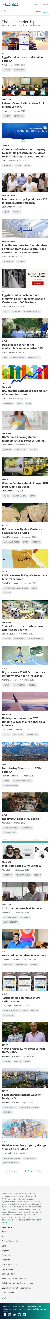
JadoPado (8, 964)
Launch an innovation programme (16, 1288)
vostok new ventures (29, 1107)
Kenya (5, 479)
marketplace (33, 357)
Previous (13, 1171)
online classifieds (12, 1158)
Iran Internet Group (22, 781)
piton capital (9, 1107)
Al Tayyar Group (23, 875)
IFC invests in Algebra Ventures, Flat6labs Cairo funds (22, 531)
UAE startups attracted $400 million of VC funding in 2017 (24, 392)
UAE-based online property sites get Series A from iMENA (25, 1147)
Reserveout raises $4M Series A (21, 818)
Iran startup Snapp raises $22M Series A (22, 769)
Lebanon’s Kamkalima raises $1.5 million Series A (23, 105)
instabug (8, 1112)
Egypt (5, 53)
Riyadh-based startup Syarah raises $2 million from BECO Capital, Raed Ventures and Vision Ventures (24, 248)
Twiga (6, 496)
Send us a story (8, 1274)
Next (39, 1171)
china (18, 166)
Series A (7, 70)
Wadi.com (8, 875)
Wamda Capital (19, 496)
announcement (10, 828)
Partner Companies (10, 1241)
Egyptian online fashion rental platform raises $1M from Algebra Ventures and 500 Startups (23, 298)
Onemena (8, 166)
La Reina (16, 311)
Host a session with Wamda (14, 1278)
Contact (44, 4)
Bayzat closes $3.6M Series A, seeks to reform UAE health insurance (24, 673)
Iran (4, 764)
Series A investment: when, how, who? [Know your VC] (22, 627)
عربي (45, 12)
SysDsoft (36, 542)
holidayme (18, 735)
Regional (6, 387)
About (37, 4)
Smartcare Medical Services (16, 588)
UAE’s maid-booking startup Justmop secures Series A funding (23, 438)
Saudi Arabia (8, 195)
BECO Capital (19, 685)
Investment (19, 70)
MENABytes (8, 403)
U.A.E (4, 341)
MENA (27, 166)
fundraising (20, 450)
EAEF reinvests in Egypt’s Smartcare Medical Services (24, 577)
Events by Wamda (9, 1264)
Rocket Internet (11, 785)
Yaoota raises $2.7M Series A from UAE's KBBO (23, 1050)
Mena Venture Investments (15, 1011)
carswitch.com (17, 357)
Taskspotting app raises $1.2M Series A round (21, 999)
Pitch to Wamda (9, 1292)
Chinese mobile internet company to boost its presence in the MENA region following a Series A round (23, 153)
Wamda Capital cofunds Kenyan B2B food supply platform (25, 484)
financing (18, 116)
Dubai (19, 403)
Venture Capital (36, 639)
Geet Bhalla (32, 735)
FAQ (4, 1236)
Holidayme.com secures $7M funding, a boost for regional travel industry (24, 722)
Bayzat (6, 685)
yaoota (7, 1061)
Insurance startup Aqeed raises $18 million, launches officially (24, 200)
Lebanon (6, 99)
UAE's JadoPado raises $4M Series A (24, 955)
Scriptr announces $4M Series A (22, 908)
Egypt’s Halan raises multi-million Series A (23, 58)
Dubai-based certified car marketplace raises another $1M (22, 346)
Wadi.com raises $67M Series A (21, 866)
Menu (38, 11)
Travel (6, 735)
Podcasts (6, 1255)
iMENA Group (29, 1158)
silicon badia (9, 832)
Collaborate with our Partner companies (19, 1283)
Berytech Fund (10, 917)
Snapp (6, 781)
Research (6, 1260)
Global (5, 145)
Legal (4, 1246)
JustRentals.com (11, 1163)
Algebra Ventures (31, 311)
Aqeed (6, 212)
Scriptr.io (25, 917)
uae (5, 357)
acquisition (21, 964)
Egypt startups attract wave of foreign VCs (21, 1096)
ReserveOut (27, 828)
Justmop (7, 450)
